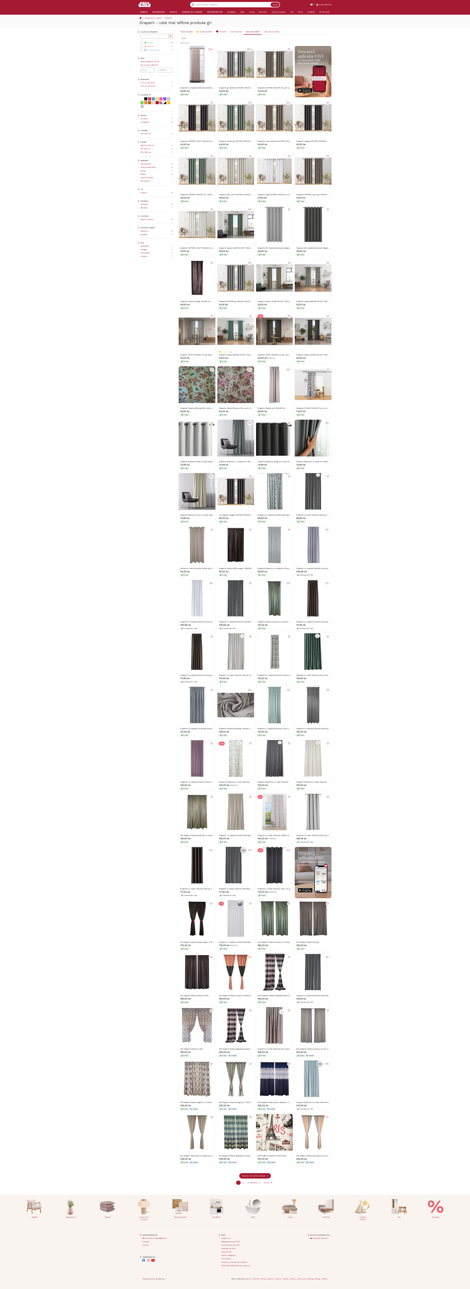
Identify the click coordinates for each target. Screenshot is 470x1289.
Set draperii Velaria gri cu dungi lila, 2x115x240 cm (201, 1156)
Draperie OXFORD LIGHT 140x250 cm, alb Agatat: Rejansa (204, 248)
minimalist (145, 253)
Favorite (223, 32)
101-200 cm (146, 149)
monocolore (146, 164)
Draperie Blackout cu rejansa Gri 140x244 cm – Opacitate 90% (246, 461)
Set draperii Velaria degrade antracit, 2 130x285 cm (241, 1049)
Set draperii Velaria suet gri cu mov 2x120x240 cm (317, 1049)
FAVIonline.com (148, 1279)
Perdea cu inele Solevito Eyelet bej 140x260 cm (201, 568)
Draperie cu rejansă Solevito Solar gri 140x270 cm (201, 675)
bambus (144, 208)
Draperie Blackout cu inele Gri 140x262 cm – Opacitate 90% (322, 461)
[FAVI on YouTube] (153, 1260)
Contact (145, 1242)
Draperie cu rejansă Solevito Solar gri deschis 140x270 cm (321, 568)
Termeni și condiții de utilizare (234, 1262)
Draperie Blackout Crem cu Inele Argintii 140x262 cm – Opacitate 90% (210, 515)
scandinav (145, 246)
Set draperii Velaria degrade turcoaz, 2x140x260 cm (241, 1156)
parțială (144, 234)
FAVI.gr (318, 1279)
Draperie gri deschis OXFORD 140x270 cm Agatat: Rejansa (243, 88)
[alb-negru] (164, 102)
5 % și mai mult (147, 83)
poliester (144, 204)
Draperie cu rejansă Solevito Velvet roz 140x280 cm (202, 782)
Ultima (267, 1183)
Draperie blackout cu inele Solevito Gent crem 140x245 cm (321, 782)
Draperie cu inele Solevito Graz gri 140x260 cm (239, 675)
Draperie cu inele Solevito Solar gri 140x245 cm (200, 889)
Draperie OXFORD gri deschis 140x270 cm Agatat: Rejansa (243, 301)
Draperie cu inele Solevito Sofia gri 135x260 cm (316, 515)
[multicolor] (161, 102)
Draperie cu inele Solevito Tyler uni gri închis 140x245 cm (282, 889)
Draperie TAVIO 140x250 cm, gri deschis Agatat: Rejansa (204, 355)
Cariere (145, 1245)
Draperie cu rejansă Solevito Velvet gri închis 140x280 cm (321, 728)
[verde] (142, 102)
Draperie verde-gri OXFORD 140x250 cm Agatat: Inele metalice (246, 141)
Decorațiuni (71, 1217)
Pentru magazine (228, 1255)
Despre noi (225, 1238)
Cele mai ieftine (253, 32)
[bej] (153, 102)
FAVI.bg (310, 1279)
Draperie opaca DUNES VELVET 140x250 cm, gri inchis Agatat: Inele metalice (329, 355)
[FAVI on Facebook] (143, 1260)
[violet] (164, 98)
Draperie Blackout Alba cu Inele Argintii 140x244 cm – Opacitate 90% (210, 461)
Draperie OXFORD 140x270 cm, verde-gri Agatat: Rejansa (204, 195)
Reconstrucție (180, 1217)
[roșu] (149, 98)
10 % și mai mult (148, 86)
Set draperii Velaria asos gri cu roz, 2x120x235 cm (317, 1156)
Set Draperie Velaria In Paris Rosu (272, 1156)
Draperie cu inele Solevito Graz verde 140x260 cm (318, 675)
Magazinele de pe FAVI (230, 1242)
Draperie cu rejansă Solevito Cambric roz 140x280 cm (203, 88)
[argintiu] (142, 106)
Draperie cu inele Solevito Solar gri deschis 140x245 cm (320, 835)
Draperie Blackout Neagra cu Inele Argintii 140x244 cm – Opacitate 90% (288, 461)
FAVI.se (293, 1279)
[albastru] (153, 98)
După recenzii (206, 32)
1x (230, 352)
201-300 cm (146, 134)
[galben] (157, 98)
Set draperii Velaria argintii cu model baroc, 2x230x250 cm (205, 1102)
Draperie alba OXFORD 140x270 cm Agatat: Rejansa (279, 195)
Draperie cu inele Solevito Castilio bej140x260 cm (279, 835)
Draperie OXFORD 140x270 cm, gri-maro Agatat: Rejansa (282, 88)
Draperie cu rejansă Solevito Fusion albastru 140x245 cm (282, 675)
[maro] (149, 102)
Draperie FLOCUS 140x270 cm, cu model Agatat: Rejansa (320, 408)
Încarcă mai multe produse (253, 1176)
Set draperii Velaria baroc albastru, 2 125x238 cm (279, 1102)
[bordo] (157, 102)
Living (289, 1217)
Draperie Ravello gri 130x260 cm (271, 408)
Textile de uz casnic (153, 18)
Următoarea (252, 1183)
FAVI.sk (256, 1279)
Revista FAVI (226, 1252)
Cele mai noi (236, 32)
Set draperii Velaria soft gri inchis (194, 995)
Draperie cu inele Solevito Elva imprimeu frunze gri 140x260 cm (285, 1049)
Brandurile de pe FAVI (230, 1245)
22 (251, 49)
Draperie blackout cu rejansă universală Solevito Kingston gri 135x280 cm (289, 568)
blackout (144, 231)
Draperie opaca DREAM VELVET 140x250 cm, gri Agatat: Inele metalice (326, 301)
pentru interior (147, 219)
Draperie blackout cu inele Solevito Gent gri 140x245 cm (282, 782)
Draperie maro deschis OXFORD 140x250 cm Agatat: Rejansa (283, 141)
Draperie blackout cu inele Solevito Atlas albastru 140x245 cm (323, 1102)
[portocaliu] (145, 102)
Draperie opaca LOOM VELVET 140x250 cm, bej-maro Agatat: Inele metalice (290, 301)
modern (144, 256)
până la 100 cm (147, 145)
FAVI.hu (271, 1279)
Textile (107, 1217)
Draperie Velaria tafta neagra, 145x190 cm (236, 568)
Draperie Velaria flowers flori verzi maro (236, 408)
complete (145, 122)
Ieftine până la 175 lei (150, 62)
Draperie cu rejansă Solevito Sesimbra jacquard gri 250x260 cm (323, 995)
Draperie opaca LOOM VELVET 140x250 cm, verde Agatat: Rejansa (247, 248)
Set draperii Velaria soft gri (307, 942)
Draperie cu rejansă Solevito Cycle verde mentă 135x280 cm (284, 728)
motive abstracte (148, 167)
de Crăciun (145, 181)
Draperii (168, 18)
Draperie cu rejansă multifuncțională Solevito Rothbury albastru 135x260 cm (290, 515)
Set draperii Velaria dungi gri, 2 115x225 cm (237, 1102)
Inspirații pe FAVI (228, 1248)
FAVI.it (286, 1279)
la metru (144, 119)
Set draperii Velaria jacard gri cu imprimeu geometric (203, 835)
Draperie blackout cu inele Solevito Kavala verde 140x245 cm (245, 782)
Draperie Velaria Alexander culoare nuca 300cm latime (242, 728)
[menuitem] (144, 12)
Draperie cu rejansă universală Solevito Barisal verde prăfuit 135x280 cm (211, 728)
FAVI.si (325, 1279)
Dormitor (326, 1217)
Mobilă (34, 1217)
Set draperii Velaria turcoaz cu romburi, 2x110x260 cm (281, 942)
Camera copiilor (362, 1218)
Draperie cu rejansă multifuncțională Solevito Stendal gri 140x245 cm (249, 835)
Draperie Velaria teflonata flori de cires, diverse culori (203, 408)
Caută (275, 5)
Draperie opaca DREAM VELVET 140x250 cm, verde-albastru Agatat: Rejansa (251, 355)
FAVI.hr (278, 1279)
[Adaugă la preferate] (289, 49)
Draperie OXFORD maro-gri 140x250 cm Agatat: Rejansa (320, 195)
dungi (143, 171)
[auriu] (168, 102)
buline (143, 174)
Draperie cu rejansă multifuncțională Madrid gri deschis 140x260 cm (248, 942)
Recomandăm (187, 32)
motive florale (147, 177)
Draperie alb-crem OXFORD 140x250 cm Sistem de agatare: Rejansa (248, 195)
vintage (144, 249)
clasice (144, 193)
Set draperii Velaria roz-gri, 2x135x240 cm (237, 995)
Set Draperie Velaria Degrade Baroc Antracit (276, 995)
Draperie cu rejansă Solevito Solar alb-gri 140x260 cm (203, 622)
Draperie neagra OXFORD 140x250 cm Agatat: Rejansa (319, 141)
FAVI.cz (248, 1279)
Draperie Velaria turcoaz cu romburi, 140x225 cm (278, 622)
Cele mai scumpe (271, 32)
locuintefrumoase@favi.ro (156, 1238)
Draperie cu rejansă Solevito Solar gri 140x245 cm (317, 622)
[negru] (145, 98)
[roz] (161, 98)
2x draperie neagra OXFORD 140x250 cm (236, 515)
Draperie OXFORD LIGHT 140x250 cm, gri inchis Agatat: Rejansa (207, 141)
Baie (253, 1217)
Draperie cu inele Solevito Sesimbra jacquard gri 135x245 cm (245, 889)
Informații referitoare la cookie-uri (236, 1266)
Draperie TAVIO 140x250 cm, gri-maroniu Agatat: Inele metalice (285, 355)
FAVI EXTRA (226, 1259)
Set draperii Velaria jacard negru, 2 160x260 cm (200, 942)
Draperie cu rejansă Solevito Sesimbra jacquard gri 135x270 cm (246, 622)
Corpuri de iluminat (143, 1218)
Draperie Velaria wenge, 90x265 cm (195, 301)
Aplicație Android (320, 1238)
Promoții (435, 1217)
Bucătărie (217, 1217)
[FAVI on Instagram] (148, 1260)
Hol (399, 1217)
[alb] (142, 98)
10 (212, 49)
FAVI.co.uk (301, 1279)
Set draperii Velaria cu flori (191, 1049)
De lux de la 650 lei (149, 65)
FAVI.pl (263, 1279)
